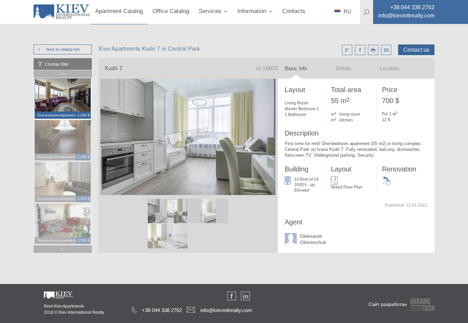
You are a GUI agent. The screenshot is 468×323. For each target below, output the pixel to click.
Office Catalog (170, 11)
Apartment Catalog (119, 11)
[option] (63, 99)
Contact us (416, 50)
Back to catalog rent (62, 49)
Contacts (293, 11)
